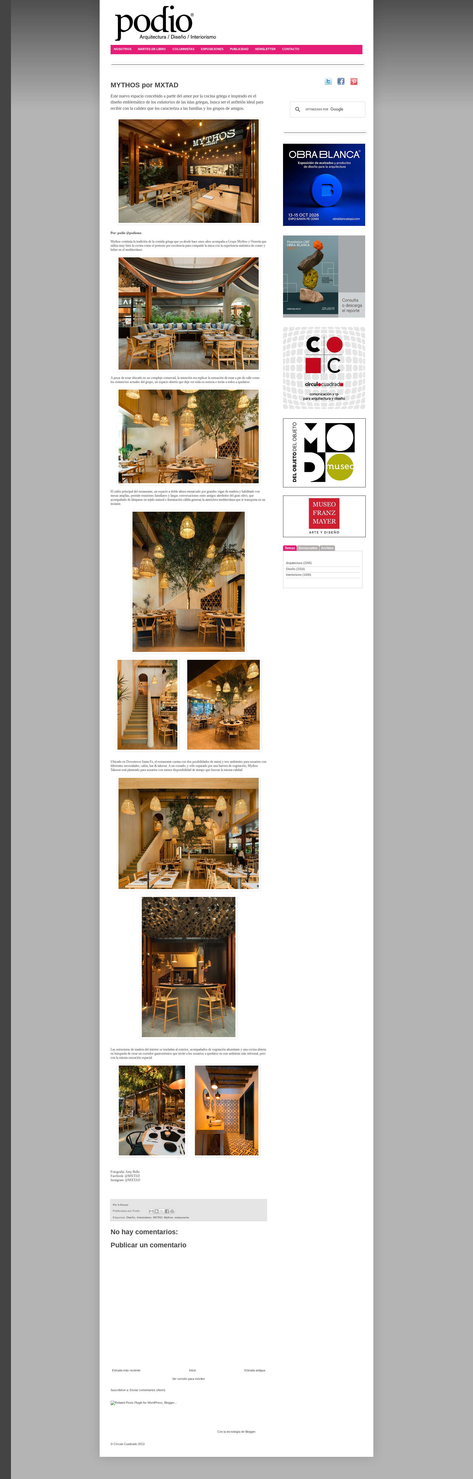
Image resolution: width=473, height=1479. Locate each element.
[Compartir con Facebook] (167, 1211)
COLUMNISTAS (183, 49)
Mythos (168, 1217)
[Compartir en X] (162, 1211)
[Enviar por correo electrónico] (151, 1211)
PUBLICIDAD (239, 49)
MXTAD (157, 1217)
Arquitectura (294, 563)
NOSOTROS (122, 49)
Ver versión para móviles (188, 1378)
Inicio (192, 1370)
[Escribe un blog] (156, 1211)
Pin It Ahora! (120, 1204)
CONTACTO (290, 49)
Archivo (327, 548)
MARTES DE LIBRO (152, 49)
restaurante (182, 1217)
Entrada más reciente (126, 1370)
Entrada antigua (254, 1370)
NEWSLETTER (265, 49)
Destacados (308, 548)
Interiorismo (144, 1217)
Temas (290, 548)
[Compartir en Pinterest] (172, 1211)
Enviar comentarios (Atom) (147, 1390)
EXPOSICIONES (212, 49)
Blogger (250, 1431)
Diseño (130, 1217)
